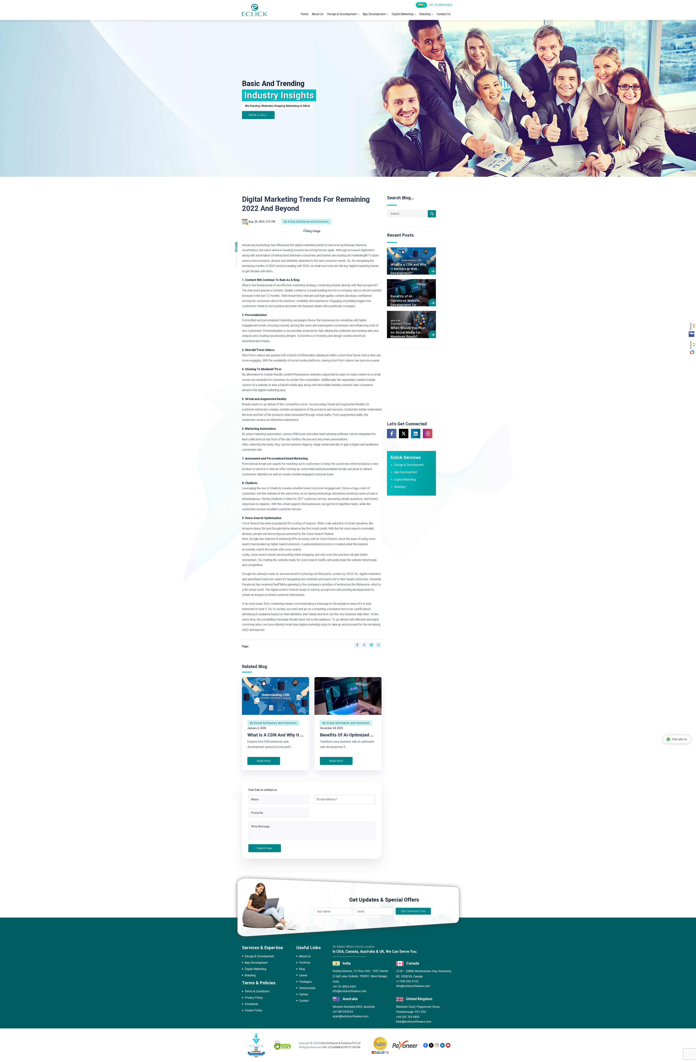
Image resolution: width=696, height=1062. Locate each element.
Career (303, 975)
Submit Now (264, 848)
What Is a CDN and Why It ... (275, 735)
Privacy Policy (254, 997)
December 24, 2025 (331, 728)
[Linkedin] (442, 1045)
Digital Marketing (402, 14)
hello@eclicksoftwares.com (413, 1021)
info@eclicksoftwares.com (349, 991)
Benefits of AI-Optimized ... (347, 735)
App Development (374, 14)
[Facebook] (425, 1045)
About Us (318, 14)
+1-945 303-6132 (407, 981)
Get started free (413, 911)
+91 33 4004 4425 (440, 5)
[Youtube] (448, 1045)
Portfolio (304, 962)
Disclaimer (251, 1004)
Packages (305, 981)
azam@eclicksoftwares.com (350, 1016)
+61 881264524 (343, 1011)
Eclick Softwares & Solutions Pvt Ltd (339, 1043)
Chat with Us (679, 739)
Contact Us (443, 14)
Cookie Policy (253, 1010)
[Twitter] (431, 1045)
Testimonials (307, 988)
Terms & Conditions (257, 991)
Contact (304, 1000)
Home (304, 14)
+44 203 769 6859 (407, 1017)
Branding (424, 14)
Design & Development (342, 14)
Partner (303, 994)
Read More (264, 761)
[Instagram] (436, 1045)
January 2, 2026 (256, 728)
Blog (302, 969)
